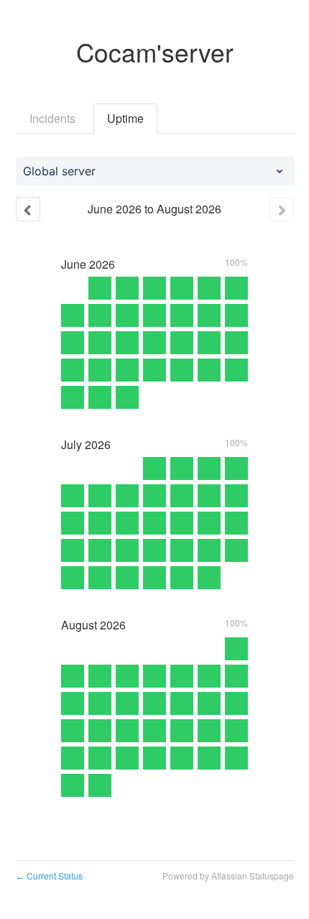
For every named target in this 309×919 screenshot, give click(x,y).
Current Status (49, 875)
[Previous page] (28, 209)
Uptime (125, 118)
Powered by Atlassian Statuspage (228, 875)
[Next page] (281, 209)
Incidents (52, 118)
